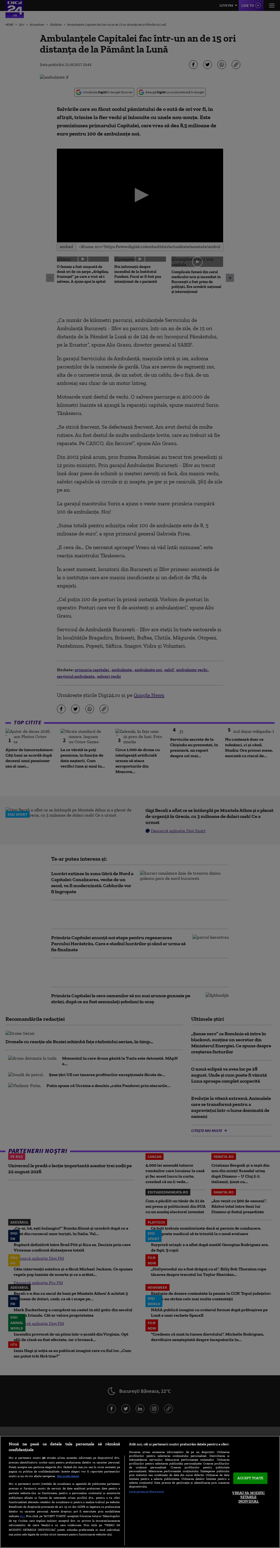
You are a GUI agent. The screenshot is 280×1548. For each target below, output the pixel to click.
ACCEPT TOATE (250, 1478)
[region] (140, 1492)
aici (22, 1516)
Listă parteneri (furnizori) (146, 1492)
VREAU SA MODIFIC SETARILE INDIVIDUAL (248, 1497)
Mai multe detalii (68, 1476)
